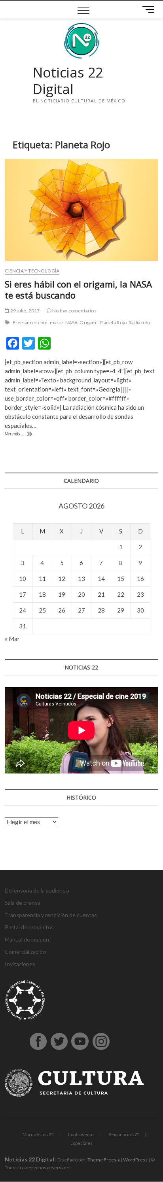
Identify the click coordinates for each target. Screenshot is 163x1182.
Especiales (81, 1143)
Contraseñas (81, 1134)
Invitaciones (20, 964)
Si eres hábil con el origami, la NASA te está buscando (78, 289)
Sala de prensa (22, 902)
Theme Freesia (103, 1160)
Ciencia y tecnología (32, 271)
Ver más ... (23, 434)
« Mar (12, 638)
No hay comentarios (74, 311)
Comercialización (25, 951)
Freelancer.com (30, 322)
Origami (88, 322)
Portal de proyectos (29, 927)
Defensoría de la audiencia (37, 890)
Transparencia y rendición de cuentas (51, 915)
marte (56, 322)
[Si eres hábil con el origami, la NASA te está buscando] (81, 210)
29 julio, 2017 (24, 311)
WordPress (135, 1160)
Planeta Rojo (113, 322)
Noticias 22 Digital (68, 80)
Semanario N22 (124, 1134)
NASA (71, 322)
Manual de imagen (27, 939)
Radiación (139, 322)
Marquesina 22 (38, 1134)
